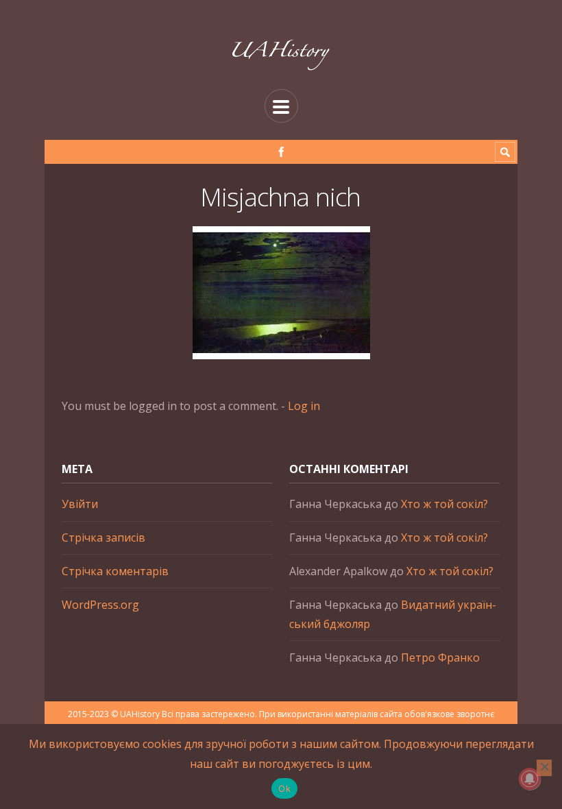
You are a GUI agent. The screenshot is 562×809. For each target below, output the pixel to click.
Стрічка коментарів (115, 571)
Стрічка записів (103, 537)
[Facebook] (281, 152)
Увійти (80, 503)
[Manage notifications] (530, 779)
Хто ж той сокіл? (444, 503)
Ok (284, 788)
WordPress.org (100, 604)
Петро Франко (440, 657)
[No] (544, 768)
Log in (304, 405)
